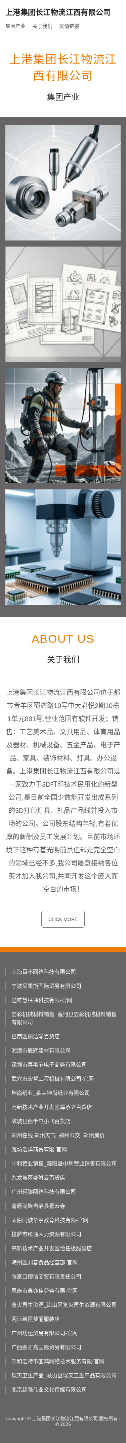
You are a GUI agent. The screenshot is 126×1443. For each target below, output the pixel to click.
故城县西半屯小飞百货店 (41, 1121)
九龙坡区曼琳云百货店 (38, 1178)
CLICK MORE (63, 919)
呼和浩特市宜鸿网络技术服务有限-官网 (57, 1361)
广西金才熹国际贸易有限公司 (46, 1347)
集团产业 (15, 26)
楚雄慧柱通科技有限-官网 (41, 1000)
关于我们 (42, 26)
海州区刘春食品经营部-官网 (44, 1262)
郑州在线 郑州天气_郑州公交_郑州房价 (58, 1135)
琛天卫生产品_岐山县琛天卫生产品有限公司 (64, 1375)
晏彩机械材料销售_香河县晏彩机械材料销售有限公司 (64, 1018)
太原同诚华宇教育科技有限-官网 (49, 1220)
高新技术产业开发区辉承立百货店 (51, 1107)
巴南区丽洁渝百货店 (35, 1036)
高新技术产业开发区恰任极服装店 (51, 1248)
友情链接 (69, 26)
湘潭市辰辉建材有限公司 (41, 1050)
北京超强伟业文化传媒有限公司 (49, 1390)
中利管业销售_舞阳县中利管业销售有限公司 (64, 1164)
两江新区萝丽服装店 (35, 1319)
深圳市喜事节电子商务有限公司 (49, 1065)
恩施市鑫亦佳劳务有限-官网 (44, 1291)
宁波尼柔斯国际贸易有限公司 (46, 986)
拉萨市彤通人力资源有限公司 (46, 1234)
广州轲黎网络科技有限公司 (43, 1192)
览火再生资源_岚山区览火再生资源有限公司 (64, 1305)
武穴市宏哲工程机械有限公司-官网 (52, 1079)
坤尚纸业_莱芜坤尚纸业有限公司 (50, 1093)
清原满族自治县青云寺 (38, 1206)
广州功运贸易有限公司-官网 (44, 1333)
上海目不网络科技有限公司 (43, 972)
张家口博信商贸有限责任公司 (46, 1277)
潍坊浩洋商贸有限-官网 (39, 1149)
